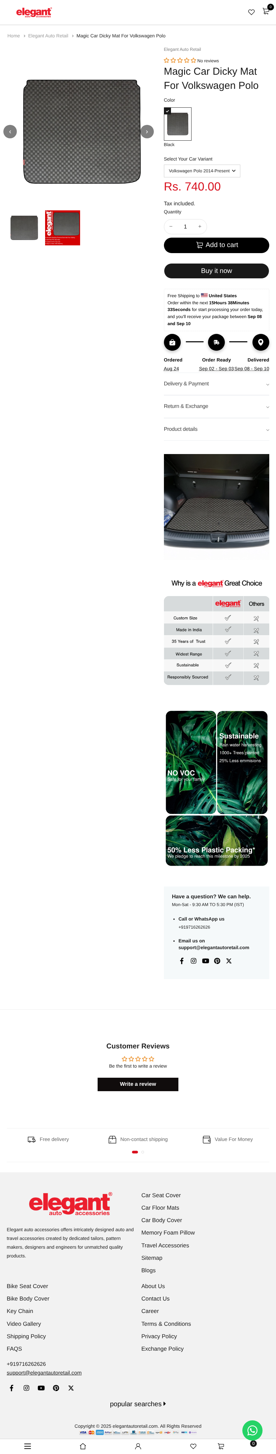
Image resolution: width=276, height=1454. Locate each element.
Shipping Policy (26, 1336)
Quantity (172, 211)
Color (169, 100)
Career (150, 1311)
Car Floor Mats (160, 1208)
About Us (153, 1286)
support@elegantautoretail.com (213, 947)
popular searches (137, 1404)
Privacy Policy (159, 1336)
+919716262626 (194, 927)
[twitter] (71, 1389)
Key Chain (20, 1311)
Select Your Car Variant (188, 159)
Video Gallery (24, 1324)
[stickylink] (82, 1446)
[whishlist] (251, 12)
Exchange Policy (162, 1349)
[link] (11, 1389)
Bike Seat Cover (27, 1286)
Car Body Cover (161, 1220)
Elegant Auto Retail (49, 35)
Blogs (148, 1270)
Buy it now (216, 271)
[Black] (178, 124)
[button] (180, 61)
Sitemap (151, 1258)
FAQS (14, 1349)
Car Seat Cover (161, 1195)
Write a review (138, 1084)
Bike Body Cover (28, 1298)
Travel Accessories (165, 1245)
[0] (266, 11)
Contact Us (155, 1298)
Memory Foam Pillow (168, 1233)
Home (14, 35)
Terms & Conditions (166, 1324)
